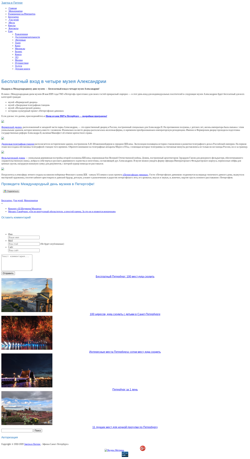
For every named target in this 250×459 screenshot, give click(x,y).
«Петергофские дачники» (135, 174)
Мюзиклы (20, 48)
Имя (10, 234)
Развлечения (21, 34)
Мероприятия (15, 11)
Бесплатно (13, 16)
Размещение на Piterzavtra (21, 14)
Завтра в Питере (12, 2)
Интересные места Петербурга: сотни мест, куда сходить (125, 351)
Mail (10, 240)
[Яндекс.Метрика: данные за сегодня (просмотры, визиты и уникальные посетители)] (114, 450)
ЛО (16, 57)
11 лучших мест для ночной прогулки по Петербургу (125, 427)
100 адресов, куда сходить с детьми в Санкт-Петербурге (125, 314)
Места (11, 22)
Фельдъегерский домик (13, 157)
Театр (18, 42)
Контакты (13, 28)
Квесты (11, 25)
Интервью (20, 40)
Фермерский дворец (11, 127)
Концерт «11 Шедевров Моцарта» (24, 208)
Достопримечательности (27, 37)
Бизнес (18, 51)
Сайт (10, 247)
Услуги (18, 65)
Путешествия (21, 63)
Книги (18, 54)
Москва (19, 60)
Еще (10, 31)
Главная (12, 8)
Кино (17, 45)
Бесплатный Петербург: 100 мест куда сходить (125, 276)
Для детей (13, 19)
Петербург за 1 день (125, 389)
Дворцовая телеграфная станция (17, 144)
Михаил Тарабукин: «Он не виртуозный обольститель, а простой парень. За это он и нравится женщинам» (62, 211)
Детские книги (22, 68)
